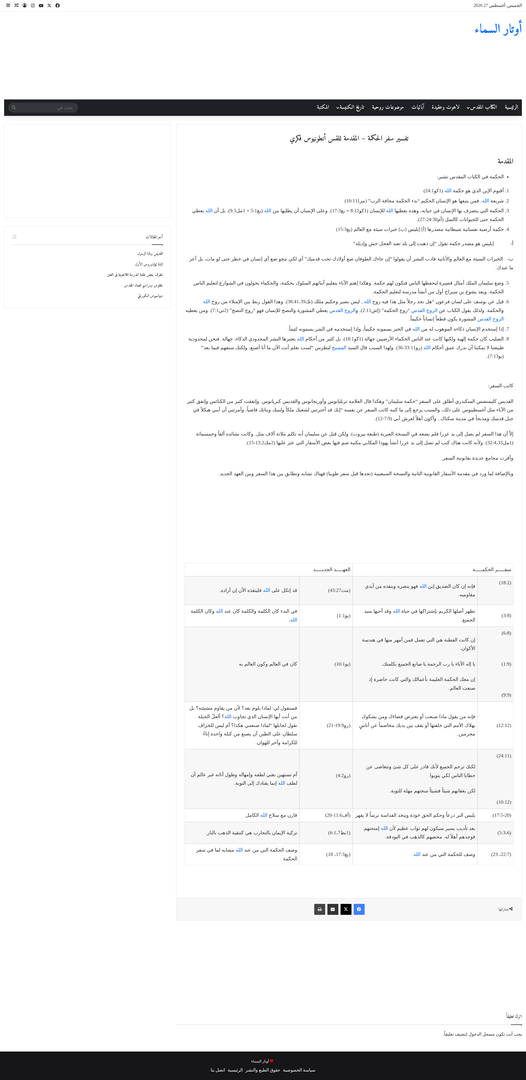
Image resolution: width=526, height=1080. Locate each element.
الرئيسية (511, 107)
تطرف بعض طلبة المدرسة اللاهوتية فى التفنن (135, 274)
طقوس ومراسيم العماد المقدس (143, 285)
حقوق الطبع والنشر (262, 1070)
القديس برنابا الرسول (150, 253)
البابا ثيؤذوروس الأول (149, 264)
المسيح (339, 347)
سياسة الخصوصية (299, 1070)
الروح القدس (424, 310)
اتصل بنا (218, 1070)
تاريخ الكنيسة (352, 107)
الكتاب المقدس (483, 107)
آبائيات (417, 107)
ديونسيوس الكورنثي (150, 296)
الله (447, 190)
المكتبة (323, 107)
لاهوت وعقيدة (445, 107)
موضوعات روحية (388, 107)
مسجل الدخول (481, 1034)
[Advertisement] (175, 55)
